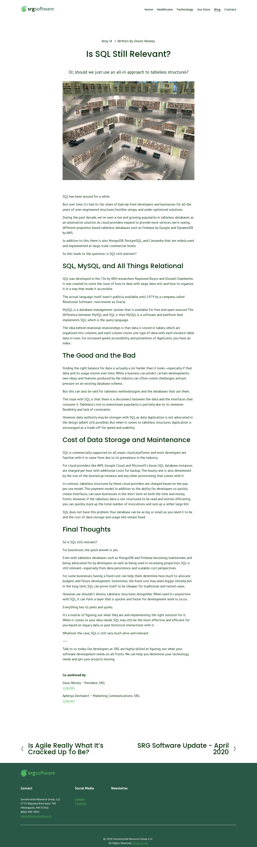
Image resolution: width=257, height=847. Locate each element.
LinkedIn (69, 688)
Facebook (80, 803)
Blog (217, 10)
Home (149, 10)
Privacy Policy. (140, 843)
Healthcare (165, 10)
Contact (230, 10)
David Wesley (144, 41)
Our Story (203, 10)
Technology (184, 10)
